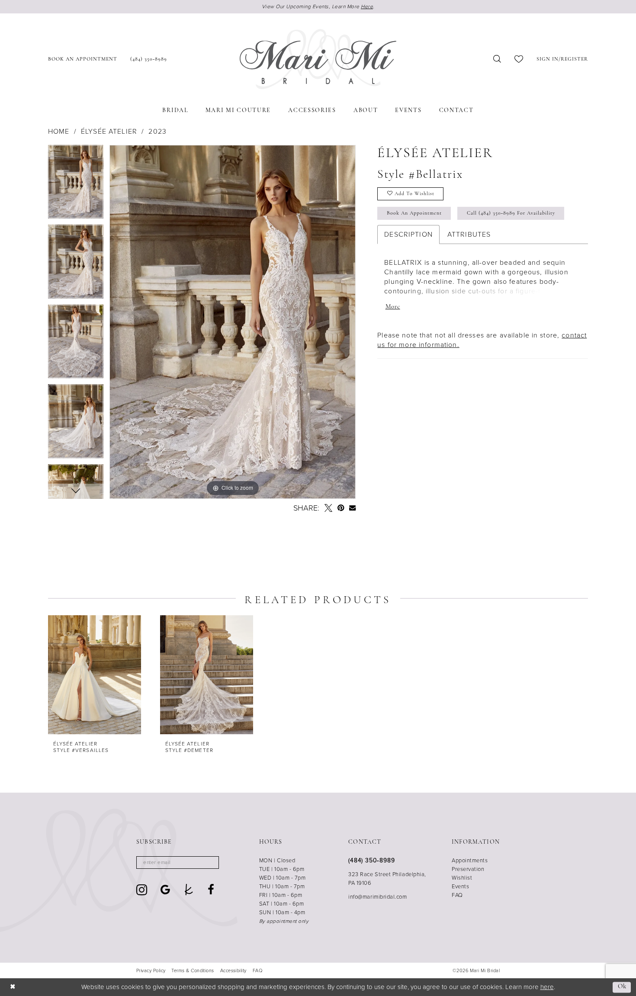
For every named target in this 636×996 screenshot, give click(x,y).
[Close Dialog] (12, 987)
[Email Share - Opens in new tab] (352, 507)
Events (460, 886)
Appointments (470, 860)
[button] (562, 59)
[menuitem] (83, 59)
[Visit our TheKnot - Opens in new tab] (189, 889)
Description (408, 234)
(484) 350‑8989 (371, 860)
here (547, 987)
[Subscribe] (209, 862)
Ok (622, 987)
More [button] (392, 307)
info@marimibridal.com (377, 897)
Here (367, 6)
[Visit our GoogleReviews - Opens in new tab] (165, 889)
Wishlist (462, 878)
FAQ (457, 895)
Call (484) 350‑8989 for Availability (511, 213)
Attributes (469, 234)
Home (59, 131)
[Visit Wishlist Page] (519, 59)
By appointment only (284, 921)
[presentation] (94, 674)
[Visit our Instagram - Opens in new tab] (142, 890)
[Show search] (497, 59)
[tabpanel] (75, 185)
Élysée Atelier (109, 131)
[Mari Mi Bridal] (318, 59)
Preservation (468, 869)
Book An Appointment (414, 213)
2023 (157, 131)
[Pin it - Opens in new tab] (340, 508)
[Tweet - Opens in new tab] (328, 508)
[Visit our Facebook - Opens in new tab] (211, 889)
